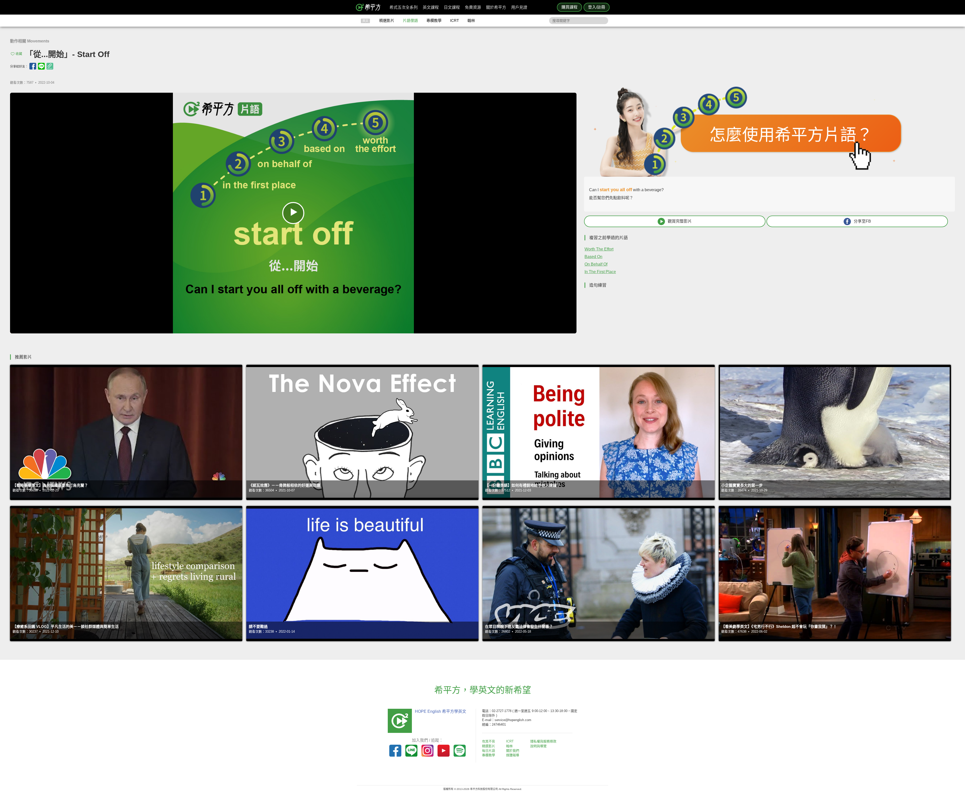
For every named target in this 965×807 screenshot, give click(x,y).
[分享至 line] (41, 66)
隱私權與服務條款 (543, 741)
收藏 (19, 54)
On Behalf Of (596, 264)
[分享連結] (49, 66)
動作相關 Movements (29, 41)
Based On (593, 257)
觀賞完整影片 (680, 221)
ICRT (454, 20)
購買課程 (569, 7)
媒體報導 (512, 755)
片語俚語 (410, 20)
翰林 (471, 20)
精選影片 (386, 20)
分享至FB (862, 221)
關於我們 (512, 750)
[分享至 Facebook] (32, 66)
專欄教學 (434, 20)
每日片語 (488, 750)
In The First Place (600, 272)
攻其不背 (488, 741)
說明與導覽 (538, 746)
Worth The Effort (599, 249)
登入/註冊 (596, 7)
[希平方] (370, 7)
